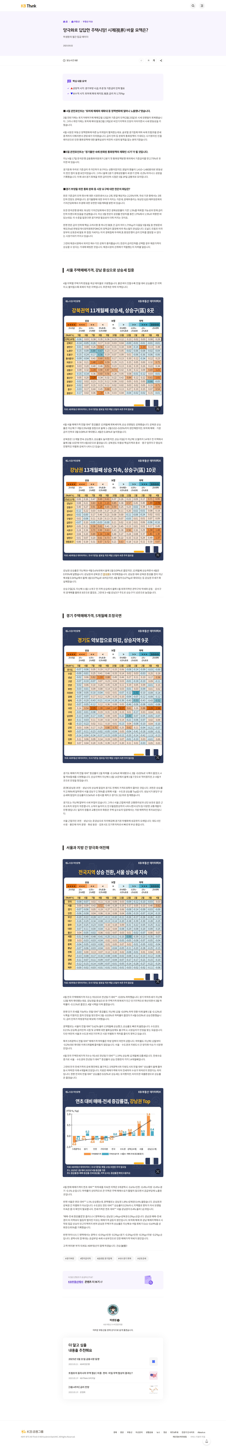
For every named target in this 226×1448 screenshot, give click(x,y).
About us (201, 1432)
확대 (157, 409)
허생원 (113, 1320)
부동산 (77, 21)
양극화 (106, 574)
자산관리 (139, 1432)
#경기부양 (69, 1258)
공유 (161, 60)
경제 (115, 1432)
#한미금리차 (85, 1258)
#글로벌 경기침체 (104, 1258)
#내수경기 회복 (124, 1258)
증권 (122, 1432)
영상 (165, 1432)
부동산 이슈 (88, 21)
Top (206, 1441)
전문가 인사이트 (188, 1432)
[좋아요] (141, 60)
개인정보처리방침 (180, 1437)
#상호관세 (141, 1258)
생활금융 (149, 1432)
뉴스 (158, 1432)
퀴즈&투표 (174, 1432)
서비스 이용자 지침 (197, 1437)
